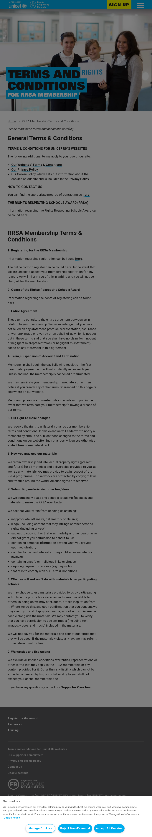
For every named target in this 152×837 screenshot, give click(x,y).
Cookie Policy (12, 817)
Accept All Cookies (109, 828)
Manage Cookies (40, 828)
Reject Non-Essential (75, 828)
